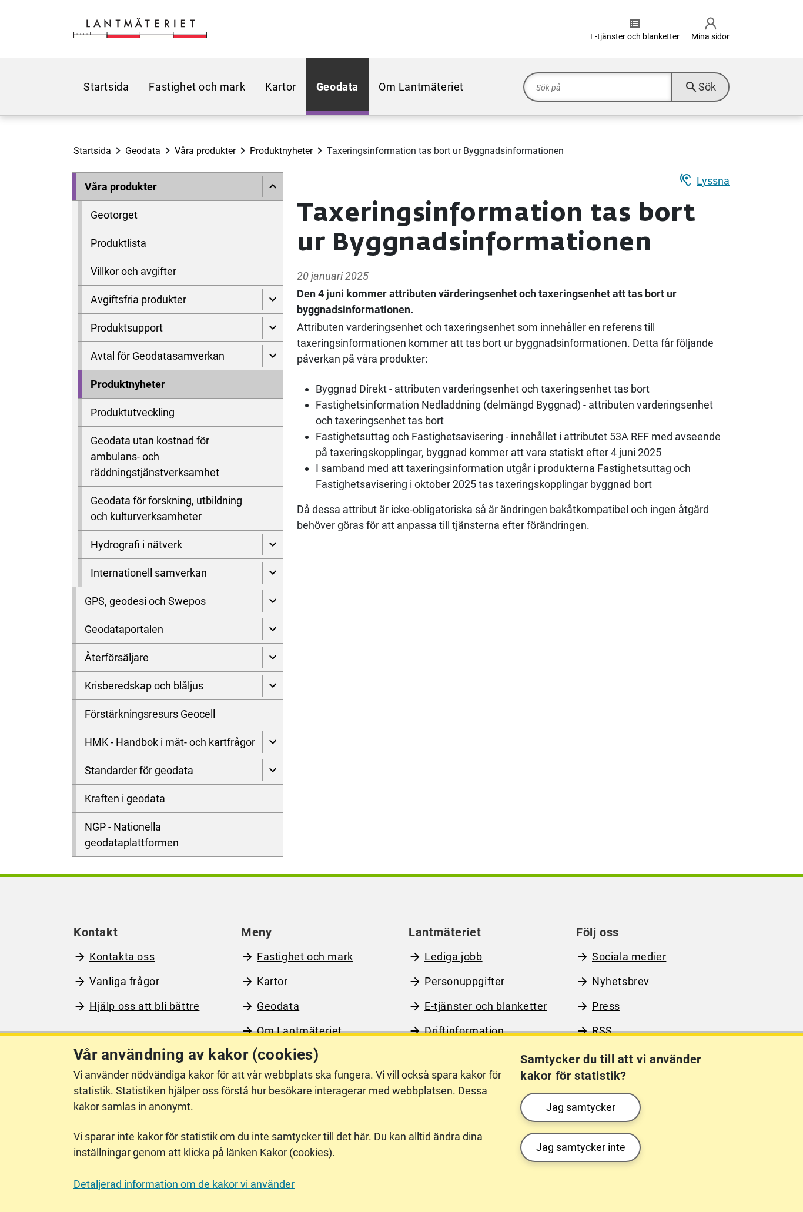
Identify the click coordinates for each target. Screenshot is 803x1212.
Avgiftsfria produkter (138, 299)
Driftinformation (464, 1030)
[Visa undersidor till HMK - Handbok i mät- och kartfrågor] (272, 742)
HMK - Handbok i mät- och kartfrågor (170, 742)
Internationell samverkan (149, 573)
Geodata (337, 87)
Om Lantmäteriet (421, 87)
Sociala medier (629, 956)
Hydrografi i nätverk (136, 544)
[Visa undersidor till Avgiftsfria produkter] (272, 299)
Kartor (280, 87)
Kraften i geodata (125, 798)
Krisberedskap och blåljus (144, 685)
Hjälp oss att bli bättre (144, 1006)
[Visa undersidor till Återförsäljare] (272, 657)
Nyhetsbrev (621, 981)
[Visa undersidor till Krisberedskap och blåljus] (272, 686)
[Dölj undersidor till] (272, 186)
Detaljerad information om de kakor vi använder (184, 1184)
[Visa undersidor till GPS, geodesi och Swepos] (272, 601)
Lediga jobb (453, 956)
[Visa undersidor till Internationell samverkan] (272, 573)
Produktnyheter (281, 150)
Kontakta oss (122, 956)
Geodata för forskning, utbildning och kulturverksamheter (166, 508)
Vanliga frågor (124, 981)
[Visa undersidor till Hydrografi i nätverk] (272, 544)
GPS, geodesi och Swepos (145, 601)
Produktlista (118, 243)
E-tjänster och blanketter (485, 1006)
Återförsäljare (117, 657)
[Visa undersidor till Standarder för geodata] (272, 770)
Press (606, 1006)
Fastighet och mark (197, 87)
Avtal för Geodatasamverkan (158, 356)
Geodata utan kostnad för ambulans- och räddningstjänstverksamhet (155, 456)
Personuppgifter (464, 981)
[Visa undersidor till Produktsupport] (272, 328)
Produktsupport (127, 328)
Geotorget (114, 215)
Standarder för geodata (139, 770)
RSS (602, 1030)
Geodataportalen (124, 629)
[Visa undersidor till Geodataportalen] (272, 629)
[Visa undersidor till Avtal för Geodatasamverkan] (272, 356)
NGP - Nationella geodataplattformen (132, 835)
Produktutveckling (133, 412)
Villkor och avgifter (133, 271)
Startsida (106, 87)
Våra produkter (205, 150)
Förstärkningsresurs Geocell (150, 714)
